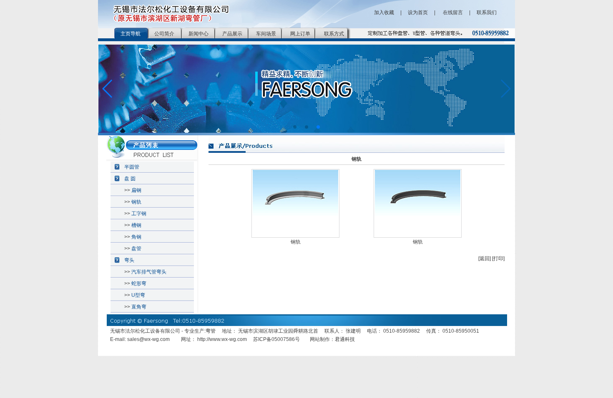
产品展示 (232, 34)
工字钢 (138, 213)
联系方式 (334, 34)
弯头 (129, 260)
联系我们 (487, 12)
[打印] (498, 258)
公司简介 (164, 34)
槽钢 (136, 225)
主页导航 (131, 34)
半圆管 (131, 167)
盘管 (136, 248)
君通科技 (345, 339)
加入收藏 (384, 12)
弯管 (211, 331)
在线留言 (452, 12)
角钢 (136, 237)
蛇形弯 (138, 283)
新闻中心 (198, 34)
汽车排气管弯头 (148, 272)
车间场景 (266, 34)
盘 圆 (130, 179)
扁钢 (136, 190)
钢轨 (136, 202)
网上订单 (300, 34)
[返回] (484, 258)
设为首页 (418, 12)
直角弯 (138, 307)
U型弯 (138, 295)
